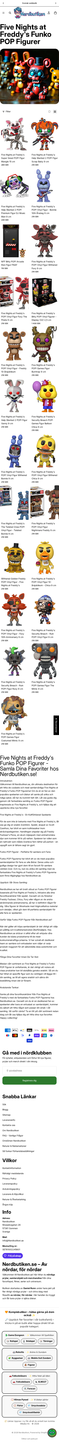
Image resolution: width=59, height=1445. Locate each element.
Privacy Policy (9, 1178)
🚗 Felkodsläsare (18, 1375)
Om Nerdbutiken (10, 1130)
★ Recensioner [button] (56, 725)
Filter (8, 111)
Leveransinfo (8, 1120)
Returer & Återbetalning (14, 1199)
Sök (4, 1104)
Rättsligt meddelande (13, 1173)
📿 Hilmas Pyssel (19, 1399)
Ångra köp (7, 1204)
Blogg (5, 1109)
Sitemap (6, 1115)
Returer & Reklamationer (14, 1146)
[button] (52, 1432)
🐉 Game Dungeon (14, 1335)
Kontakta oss (8, 1125)
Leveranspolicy (9, 1184)
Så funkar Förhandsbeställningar (18, 1151)
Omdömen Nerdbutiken (14, 1141)
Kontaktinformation (11, 1168)
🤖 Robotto (18, 1352)
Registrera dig (29, 1080)
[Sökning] (10, 13)
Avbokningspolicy (11, 1189)
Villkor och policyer (29, 1439)
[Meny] (3, 12)
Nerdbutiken (24, 1432)
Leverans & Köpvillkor (13, 1194)
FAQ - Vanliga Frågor (12, 1135)
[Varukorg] (55, 13)
